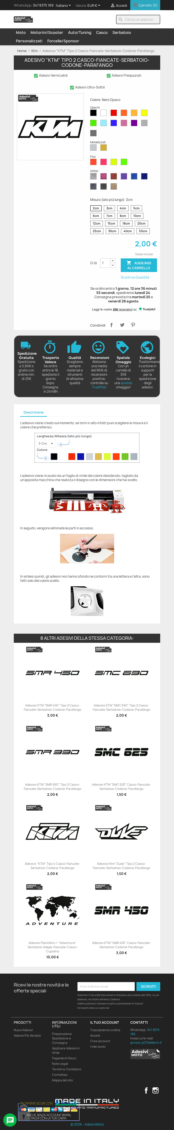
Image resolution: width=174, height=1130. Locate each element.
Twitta (122, 325)
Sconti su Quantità (135, 277)
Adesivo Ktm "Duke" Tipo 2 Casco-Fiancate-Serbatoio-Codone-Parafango (121, 866)
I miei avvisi (97, 1046)
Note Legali (60, 1064)
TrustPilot (99, 387)
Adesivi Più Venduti (27, 1035)
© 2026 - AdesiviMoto (87, 1124)
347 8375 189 (43, 5)
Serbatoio (121, 32)
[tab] (33, 412)
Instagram (155, 1090)
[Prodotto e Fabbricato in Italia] (87, 1103)
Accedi (95, 1035)
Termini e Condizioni (66, 1069)
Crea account (100, 1041)
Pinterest (133, 325)
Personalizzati (29, 41)
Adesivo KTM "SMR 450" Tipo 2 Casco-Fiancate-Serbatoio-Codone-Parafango (52, 707)
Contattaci (59, 1075)
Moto (21, 32)
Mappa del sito (62, 1080)
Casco (102, 32)
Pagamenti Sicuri (64, 1058)
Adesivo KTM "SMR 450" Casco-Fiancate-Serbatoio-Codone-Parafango (121, 945)
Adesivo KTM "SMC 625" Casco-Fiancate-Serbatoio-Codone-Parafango (121, 786)
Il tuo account (104, 1022)
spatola (126, 383)
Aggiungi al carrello (138, 265)
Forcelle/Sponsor (63, 41)
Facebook (146, 1090)
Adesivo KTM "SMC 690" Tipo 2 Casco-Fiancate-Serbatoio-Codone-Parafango (121, 707)
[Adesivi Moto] (23, 19)
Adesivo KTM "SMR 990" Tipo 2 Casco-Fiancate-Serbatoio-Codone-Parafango (52, 786)
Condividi (111, 325)
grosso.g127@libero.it (146, 1042)
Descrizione (34, 412)
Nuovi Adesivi (23, 1030)
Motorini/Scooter (47, 32)
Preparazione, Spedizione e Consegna (62, 1038)
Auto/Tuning (79, 32)
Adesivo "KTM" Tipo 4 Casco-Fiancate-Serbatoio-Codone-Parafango (52, 866)
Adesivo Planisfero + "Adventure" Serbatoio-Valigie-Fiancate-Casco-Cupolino (53, 947)
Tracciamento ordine (105, 1030)
